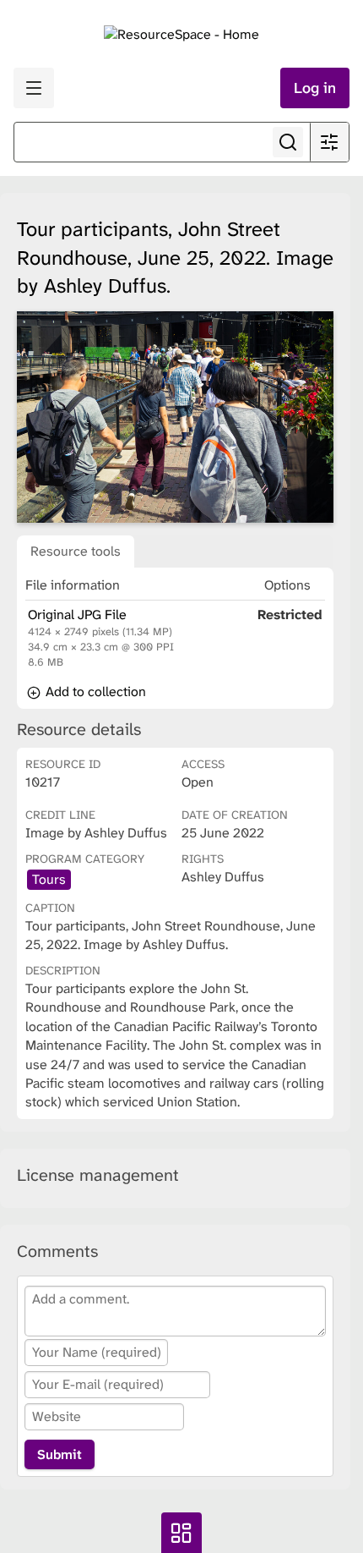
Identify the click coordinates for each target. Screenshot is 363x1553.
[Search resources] (288, 142)
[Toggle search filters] (329, 142)
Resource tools (75, 551)
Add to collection (94, 691)
